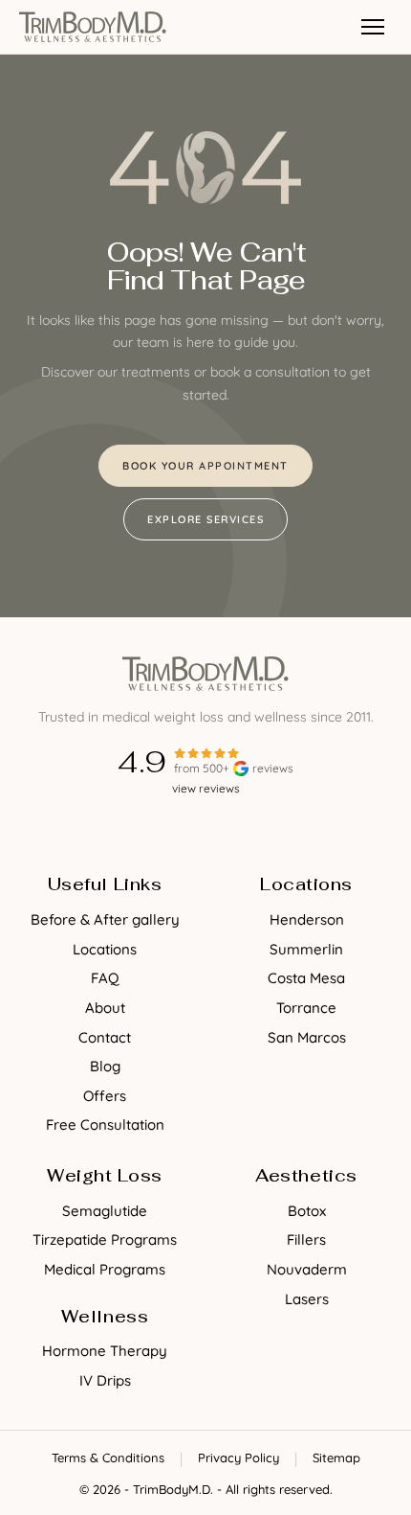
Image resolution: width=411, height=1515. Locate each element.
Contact (104, 1037)
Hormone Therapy (104, 1351)
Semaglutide (104, 1211)
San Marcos (307, 1037)
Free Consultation (105, 1124)
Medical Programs (104, 1269)
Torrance (306, 1008)
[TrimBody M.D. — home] (92, 26)
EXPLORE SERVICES (205, 519)
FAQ (105, 978)
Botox (307, 1211)
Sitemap (336, 1457)
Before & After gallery (105, 919)
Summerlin (306, 949)
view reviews (206, 788)
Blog (105, 1066)
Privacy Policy (238, 1457)
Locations (105, 949)
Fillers (306, 1239)
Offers (104, 1096)
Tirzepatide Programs (104, 1239)
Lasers (307, 1299)
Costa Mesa (306, 978)
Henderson (307, 919)
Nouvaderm (307, 1269)
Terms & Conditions (108, 1457)
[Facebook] (186, 829)
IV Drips (105, 1380)
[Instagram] (224, 829)
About (105, 1008)
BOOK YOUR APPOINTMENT (205, 465)
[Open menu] (373, 26)
